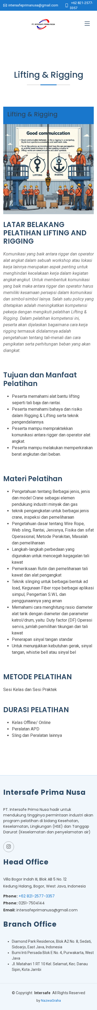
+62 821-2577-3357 (37, 896)
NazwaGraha (51, 1000)
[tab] (48, 115)
